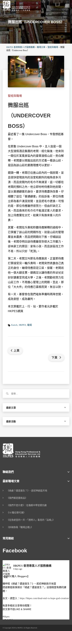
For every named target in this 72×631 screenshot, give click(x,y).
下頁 (55, 357)
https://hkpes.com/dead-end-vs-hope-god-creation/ (44, 598)
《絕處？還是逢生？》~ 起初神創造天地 (27, 490)
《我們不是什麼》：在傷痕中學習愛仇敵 (27, 505)
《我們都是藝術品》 (17, 498)
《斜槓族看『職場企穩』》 (20, 527)
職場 (29, 325)
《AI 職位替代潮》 (16, 512)
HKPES (22, 325)
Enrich (14, 325)
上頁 (17, 350)
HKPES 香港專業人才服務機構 (32, 565)
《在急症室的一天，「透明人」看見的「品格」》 (31, 520)
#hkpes (6, 616)
